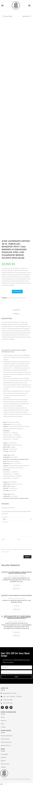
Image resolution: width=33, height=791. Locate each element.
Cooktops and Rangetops (20, 298)
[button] (2, 5)
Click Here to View (24, 459)
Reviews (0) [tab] (17, 314)
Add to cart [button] (16, 588)
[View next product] (30, 16)
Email (19, 539)
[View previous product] (3, 16)
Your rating (5, 516)
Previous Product (8, 16)
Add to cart (17, 291)
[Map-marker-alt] (11, 707)
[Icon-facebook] (2, 707)
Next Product (26, 16)
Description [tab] (16, 310)
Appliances (10, 298)
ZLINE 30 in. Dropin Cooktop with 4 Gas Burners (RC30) (16, 601)
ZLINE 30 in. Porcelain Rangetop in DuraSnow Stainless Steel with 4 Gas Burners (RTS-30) (16, 579)
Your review (5, 522)
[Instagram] (6, 707)
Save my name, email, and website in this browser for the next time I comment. (16, 551)
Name (4, 539)
